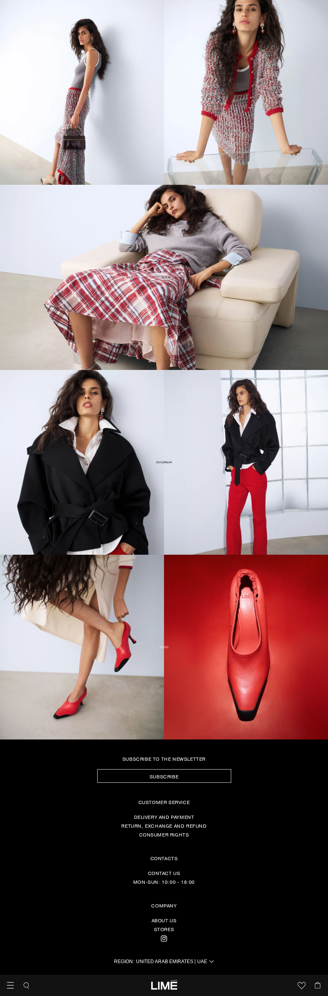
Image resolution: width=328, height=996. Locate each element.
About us (164, 920)
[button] (10, 986)
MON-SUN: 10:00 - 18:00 (164, 881)
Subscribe (164, 776)
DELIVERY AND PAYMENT (164, 816)
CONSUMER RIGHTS (164, 834)
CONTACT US (164, 873)
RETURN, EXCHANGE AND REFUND (163, 825)
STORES (164, 929)
